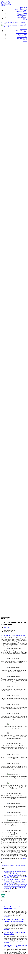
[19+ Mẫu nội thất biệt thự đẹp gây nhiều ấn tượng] (13, 635)
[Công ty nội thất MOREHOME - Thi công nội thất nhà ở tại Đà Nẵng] (6, 5)
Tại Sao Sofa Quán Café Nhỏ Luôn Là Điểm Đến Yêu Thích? (15, 907)
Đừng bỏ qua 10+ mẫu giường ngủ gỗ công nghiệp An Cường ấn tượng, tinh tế (14, 874)
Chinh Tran (6, 627)
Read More (6, 916)
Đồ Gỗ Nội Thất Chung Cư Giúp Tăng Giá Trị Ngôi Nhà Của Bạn (14, 920)
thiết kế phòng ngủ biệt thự (18, 865)
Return (5, 632)
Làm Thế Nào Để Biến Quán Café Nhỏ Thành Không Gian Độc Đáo (15, 946)
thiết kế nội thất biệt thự (6, 865)
